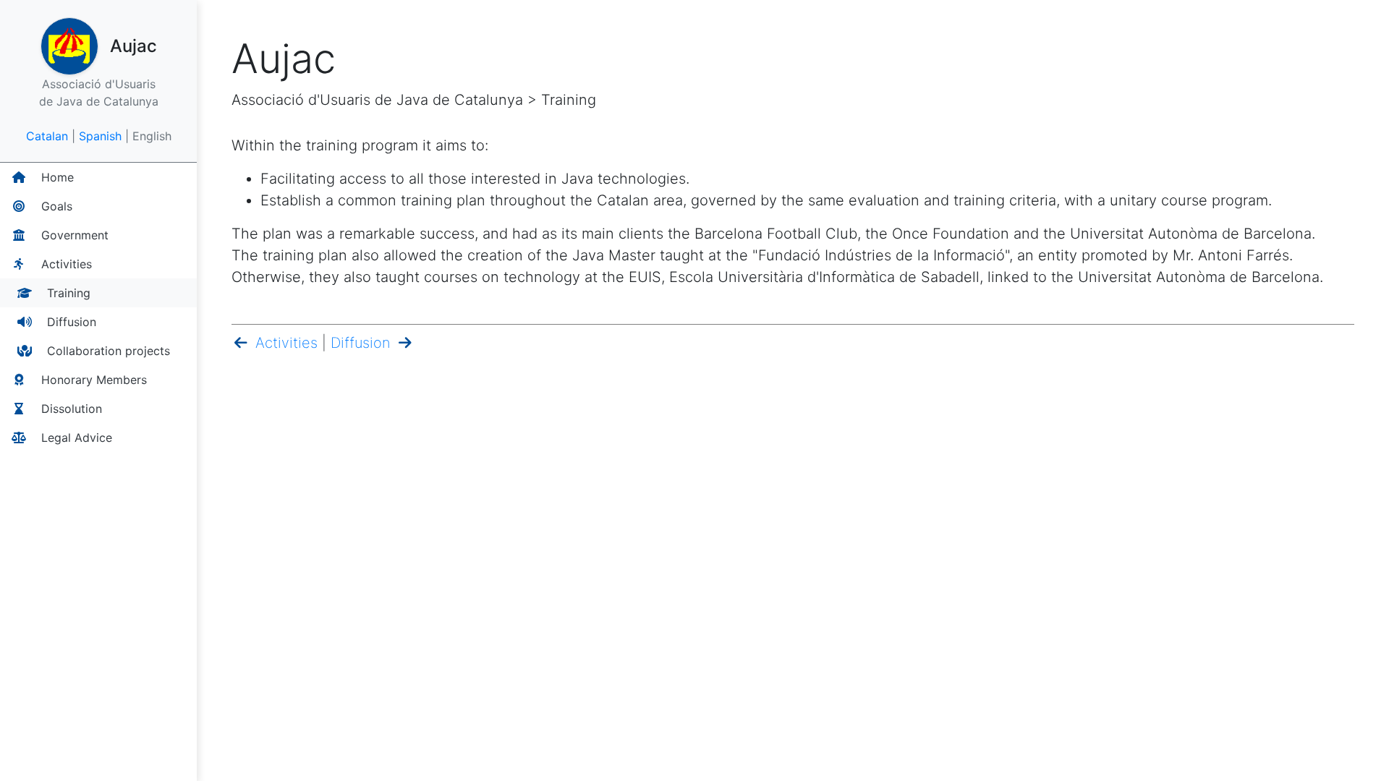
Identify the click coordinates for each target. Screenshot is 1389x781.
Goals (55, 206)
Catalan (47, 136)
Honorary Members (92, 379)
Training (66, 293)
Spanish (100, 136)
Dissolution (70, 408)
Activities (65, 264)
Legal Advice (75, 437)
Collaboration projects (106, 350)
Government (73, 235)
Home (56, 177)
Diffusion (69, 322)
